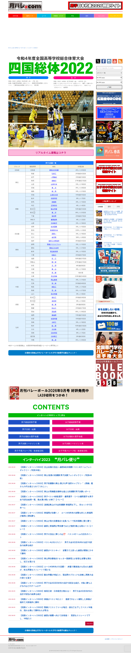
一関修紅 (54, 177)
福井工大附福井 (54, 241)
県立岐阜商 (54, 251)
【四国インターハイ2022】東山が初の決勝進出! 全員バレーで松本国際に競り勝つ (55, 521)
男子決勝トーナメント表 (29, 443)
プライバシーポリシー (117, 639)
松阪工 (54, 255)
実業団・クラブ (58, 16)
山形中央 (54, 184)
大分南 (54, 329)
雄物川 (54, 181)
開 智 (54, 262)
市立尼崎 (54, 276)
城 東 (54, 304)
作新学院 (54, 198)
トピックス (101, 16)
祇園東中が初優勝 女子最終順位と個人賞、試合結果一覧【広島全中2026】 (113, 221)
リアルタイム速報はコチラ (50, 152)
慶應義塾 (54, 220)
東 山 (54, 269)
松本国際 (54, 227)
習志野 (54, 216)
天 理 (54, 266)
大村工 (54, 322)
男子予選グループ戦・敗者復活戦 (29, 451)
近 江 (54, 258)
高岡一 (54, 234)
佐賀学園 (54, 319)
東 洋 (54, 212)
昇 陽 (54, 273)
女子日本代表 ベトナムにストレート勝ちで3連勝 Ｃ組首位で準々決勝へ (113, 244)
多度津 (54, 301)
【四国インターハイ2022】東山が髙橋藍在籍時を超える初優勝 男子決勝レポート (55, 491)
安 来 (54, 290)
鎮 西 (54, 326)
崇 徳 (54, 283)
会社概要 (107, 639)
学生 (72, 16)
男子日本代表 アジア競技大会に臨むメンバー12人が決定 (113, 228)
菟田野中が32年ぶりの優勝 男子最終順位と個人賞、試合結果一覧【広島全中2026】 (113, 213)
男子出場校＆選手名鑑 (29, 436)
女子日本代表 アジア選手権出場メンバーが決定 (113, 235)
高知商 (54, 312)
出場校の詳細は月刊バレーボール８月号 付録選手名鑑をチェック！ (51, 353)
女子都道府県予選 (73, 422)
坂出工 (54, 297)
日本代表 (15, 16)
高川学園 (54, 294)
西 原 (54, 340)
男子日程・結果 (29, 429)
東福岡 (54, 315)
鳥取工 (54, 287)
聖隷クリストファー (54, 244)
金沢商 (54, 237)
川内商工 (54, 336)
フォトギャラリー (115, 16)
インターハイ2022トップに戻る (51, 415)
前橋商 (54, 202)
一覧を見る (89, 623)
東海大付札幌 (54, 170)
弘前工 (54, 174)
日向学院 (54, 333)
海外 (87, 16)
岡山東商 (54, 280)
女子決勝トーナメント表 (72, 443)
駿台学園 (54, 209)
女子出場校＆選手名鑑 (72, 436)
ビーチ (44, 16)
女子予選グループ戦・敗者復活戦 (72, 451)
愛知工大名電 (54, 248)
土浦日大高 (54, 195)
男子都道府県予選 (29, 422)
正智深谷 (54, 205)
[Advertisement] (65, 32)
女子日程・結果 (73, 429)
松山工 (54, 308)
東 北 (54, 188)
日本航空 (54, 223)
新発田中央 (54, 230)
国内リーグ (29, 16)
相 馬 (54, 191)
